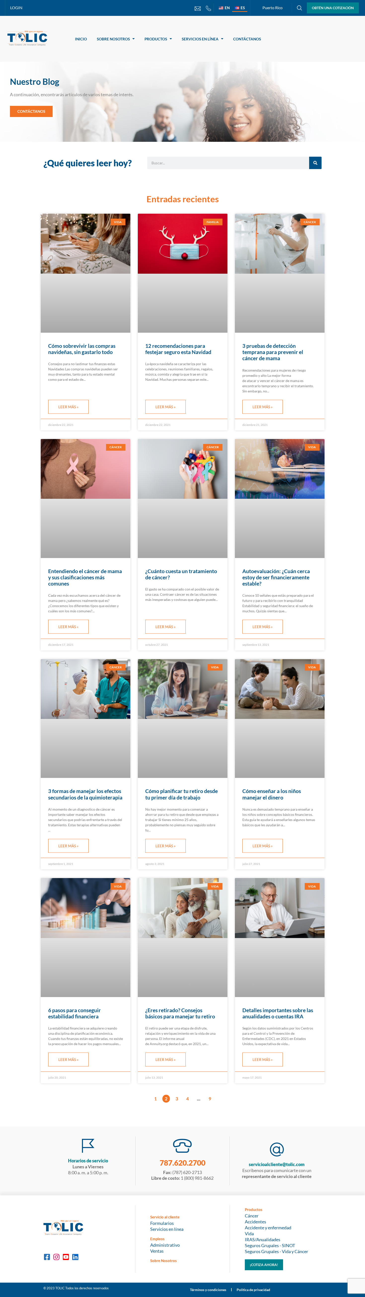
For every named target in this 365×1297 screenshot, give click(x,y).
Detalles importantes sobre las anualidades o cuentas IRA (277, 1013)
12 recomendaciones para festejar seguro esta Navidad (178, 349)
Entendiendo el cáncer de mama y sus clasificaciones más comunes (85, 577)
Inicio (81, 39)
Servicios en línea (200, 39)
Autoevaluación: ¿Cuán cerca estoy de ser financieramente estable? (276, 577)
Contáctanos (247, 39)
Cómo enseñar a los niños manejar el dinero (271, 794)
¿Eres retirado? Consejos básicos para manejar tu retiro (180, 1013)
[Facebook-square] (46, 1257)
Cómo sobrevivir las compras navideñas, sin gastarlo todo (81, 349)
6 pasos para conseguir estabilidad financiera (74, 1013)
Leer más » (68, 407)
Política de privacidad (253, 1290)
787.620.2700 (182, 1162)
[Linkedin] (75, 1257)
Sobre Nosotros (113, 39)
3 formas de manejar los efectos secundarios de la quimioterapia (85, 794)
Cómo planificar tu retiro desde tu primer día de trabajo (181, 794)
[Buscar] (315, 163)
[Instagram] (56, 1257)
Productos (156, 39)
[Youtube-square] (65, 1257)
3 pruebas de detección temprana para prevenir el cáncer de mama (272, 352)
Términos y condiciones (208, 1290)
